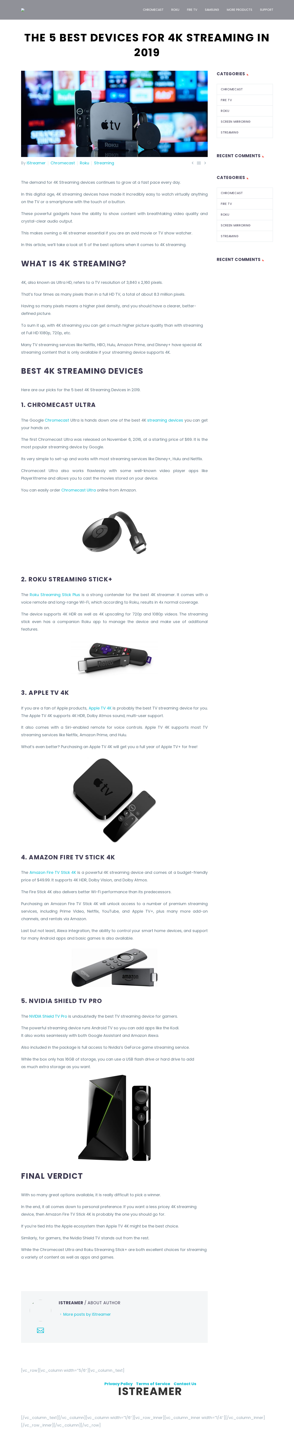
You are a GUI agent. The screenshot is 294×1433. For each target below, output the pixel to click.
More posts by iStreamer (87, 1314)
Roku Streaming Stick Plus (55, 594)
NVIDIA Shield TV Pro (48, 1016)
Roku (175, 10)
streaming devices (165, 420)
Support (266, 10)
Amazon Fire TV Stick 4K (52, 872)
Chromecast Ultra (78, 490)
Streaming (104, 163)
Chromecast (153, 10)
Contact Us (185, 1383)
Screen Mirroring (236, 121)
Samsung (212, 10)
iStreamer (36, 163)
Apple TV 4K (100, 708)
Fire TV (192, 10)
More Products (239, 10)
